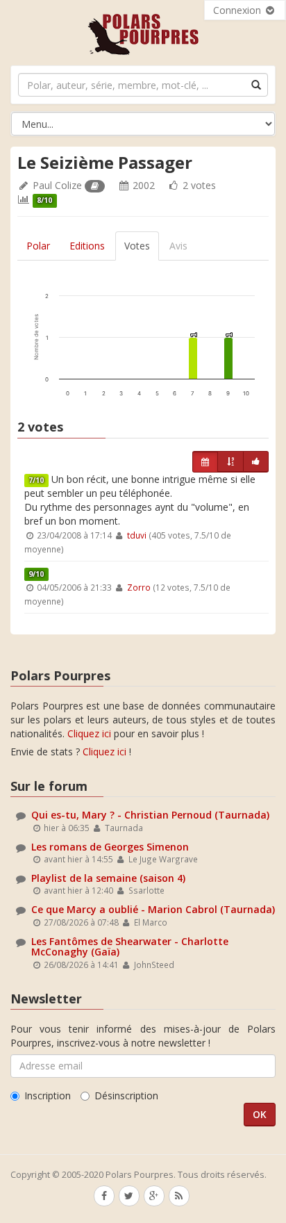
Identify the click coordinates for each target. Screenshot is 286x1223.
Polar (38, 245)
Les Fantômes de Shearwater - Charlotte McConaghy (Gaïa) (129, 946)
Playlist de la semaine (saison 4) (108, 878)
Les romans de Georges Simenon (110, 846)
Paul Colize (57, 185)
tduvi (136, 535)
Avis (178, 245)
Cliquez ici (89, 733)
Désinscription (126, 1095)
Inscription (47, 1095)
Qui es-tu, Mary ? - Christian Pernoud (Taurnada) (150, 814)
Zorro (139, 587)
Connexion (238, 10)
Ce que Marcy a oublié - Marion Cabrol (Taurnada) (153, 909)
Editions (87, 245)
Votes (137, 245)
